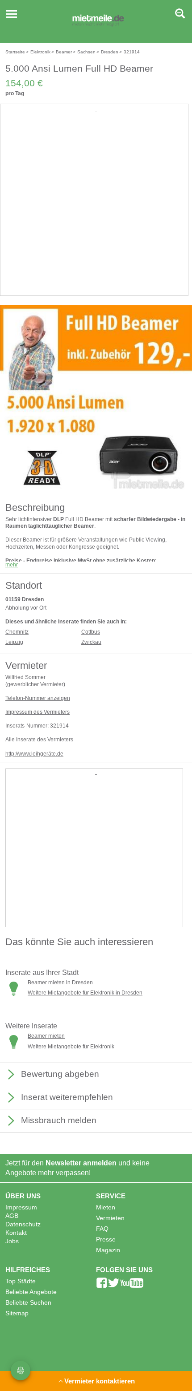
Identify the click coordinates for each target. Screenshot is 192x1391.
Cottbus (90, 632)
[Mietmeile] (98, 21)
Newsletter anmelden (81, 1163)
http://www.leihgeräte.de (34, 754)
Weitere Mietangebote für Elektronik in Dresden (85, 993)
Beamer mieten (46, 1036)
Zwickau (91, 642)
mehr (11, 565)
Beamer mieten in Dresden (60, 982)
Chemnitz (17, 632)
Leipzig (14, 642)
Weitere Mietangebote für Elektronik (71, 1046)
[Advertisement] (96, 209)
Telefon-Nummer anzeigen (37, 698)
